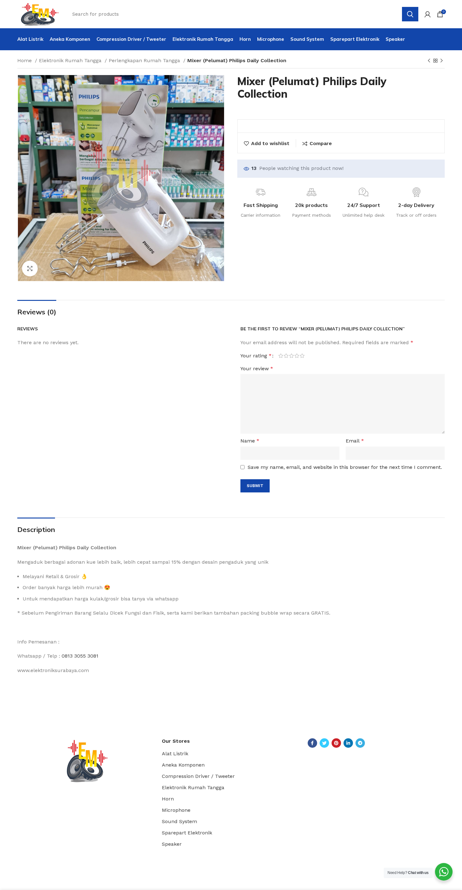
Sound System (179, 821)
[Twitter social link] (324, 743)
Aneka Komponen (183, 765)
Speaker (172, 844)
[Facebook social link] (312, 743)
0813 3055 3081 (80, 656)
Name (249, 441)
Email (355, 441)
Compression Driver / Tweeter (198, 776)
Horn (168, 799)
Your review (256, 369)
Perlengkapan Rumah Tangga (145, 60)
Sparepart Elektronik (187, 833)
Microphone (176, 810)
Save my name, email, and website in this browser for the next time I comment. (345, 467)
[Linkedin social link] (348, 743)
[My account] (427, 14)
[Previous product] (429, 61)
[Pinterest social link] (336, 743)
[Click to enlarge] (30, 268)
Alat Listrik (175, 754)
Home (25, 60)
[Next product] (441, 61)
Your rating (256, 355)
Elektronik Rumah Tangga (71, 60)
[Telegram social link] (360, 743)
